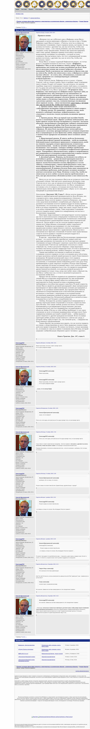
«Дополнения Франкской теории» (26, 656)
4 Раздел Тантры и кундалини (25, 649)
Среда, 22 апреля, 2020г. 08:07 (48, 32)
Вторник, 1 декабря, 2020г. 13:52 (48, 497)
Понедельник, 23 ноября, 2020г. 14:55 (49, 408)
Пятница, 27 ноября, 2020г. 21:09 (48, 473)
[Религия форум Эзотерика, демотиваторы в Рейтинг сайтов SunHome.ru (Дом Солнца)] (55, 716)
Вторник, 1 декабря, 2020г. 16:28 (48, 538)
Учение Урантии (83, 21)
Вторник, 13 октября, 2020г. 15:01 (48, 342)
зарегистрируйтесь (35, 18)
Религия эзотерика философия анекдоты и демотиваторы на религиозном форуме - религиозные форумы (47, 21)
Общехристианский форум (48, 656)
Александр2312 (20, 343)
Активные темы (19, 13)
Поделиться (38, 32)
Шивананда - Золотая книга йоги (26, 645)
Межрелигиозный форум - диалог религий (52, 653)
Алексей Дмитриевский (22, 32)
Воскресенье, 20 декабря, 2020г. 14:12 (49, 564)
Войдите (26, 18)
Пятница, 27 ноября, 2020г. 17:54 (48, 431)
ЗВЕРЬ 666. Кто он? (23, 653)
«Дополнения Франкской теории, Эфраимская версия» (26, 660)
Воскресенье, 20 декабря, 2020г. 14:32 (49, 595)
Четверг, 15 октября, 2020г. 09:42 (48, 366)
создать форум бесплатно (82, 671)
